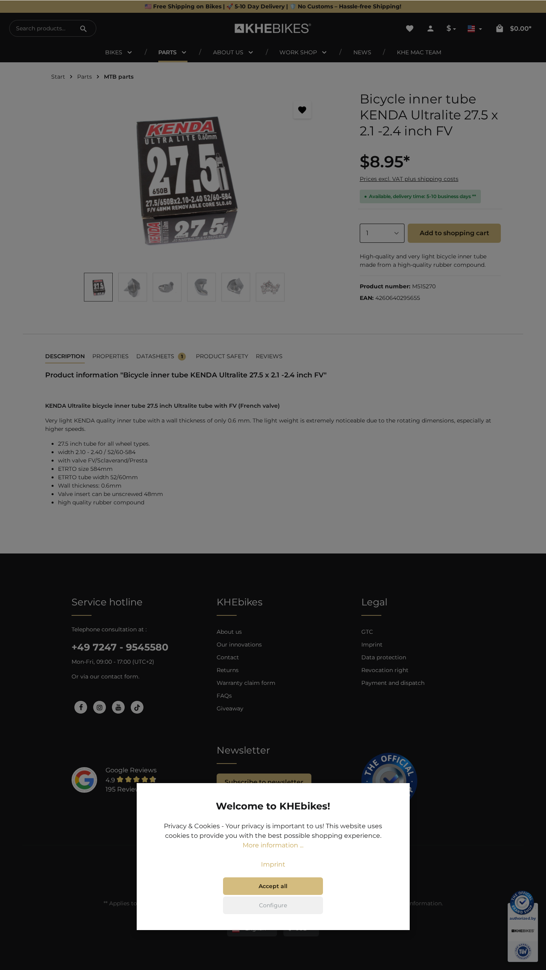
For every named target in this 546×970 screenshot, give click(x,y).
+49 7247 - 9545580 (120, 647)
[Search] (83, 28)
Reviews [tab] (269, 356)
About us (229, 631)
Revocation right (385, 670)
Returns (228, 670)
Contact (228, 657)
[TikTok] (137, 707)
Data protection (383, 657)
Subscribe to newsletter (264, 782)
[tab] (65, 356)
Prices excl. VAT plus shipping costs (409, 178)
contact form (119, 676)
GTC (367, 631)
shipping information (412, 903)
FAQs (224, 695)
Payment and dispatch (392, 682)
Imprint (372, 644)
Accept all (273, 886)
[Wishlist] (410, 28)
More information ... (273, 845)
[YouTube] (118, 707)
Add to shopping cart (454, 233)
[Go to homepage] (273, 28)
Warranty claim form (246, 682)
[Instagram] (99, 707)
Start (58, 76)
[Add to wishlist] (302, 110)
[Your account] (430, 28)
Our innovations (239, 644)
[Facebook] (80, 707)
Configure (273, 905)
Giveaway (230, 708)
